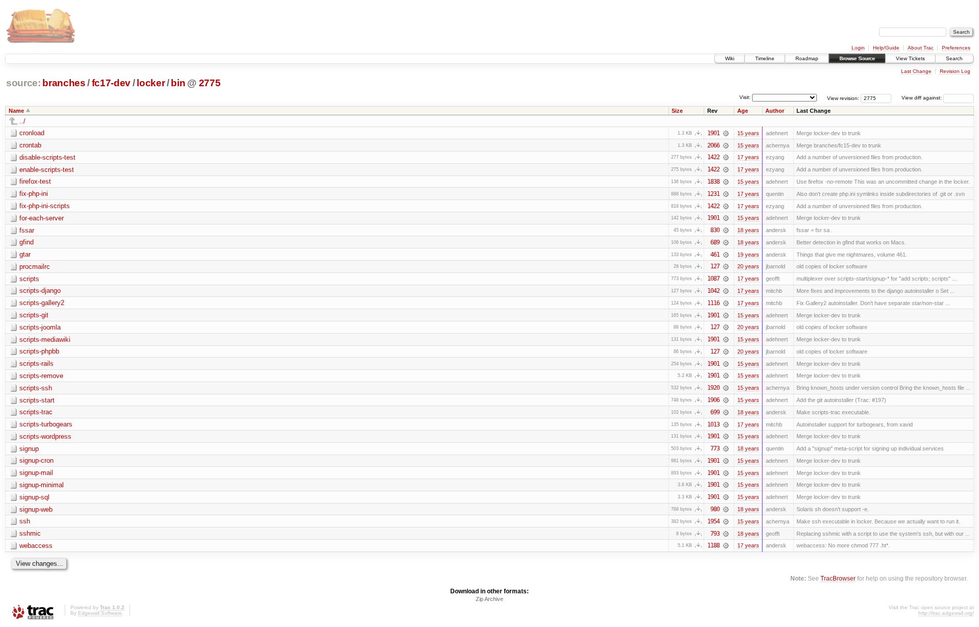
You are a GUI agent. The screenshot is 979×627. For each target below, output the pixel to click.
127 (714, 266)
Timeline (765, 58)
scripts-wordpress (45, 436)
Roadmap (806, 58)
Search (954, 58)
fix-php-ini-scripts (44, 206)
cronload (31, 133)
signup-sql (34, 497)
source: (23, 83)
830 (714, 230)
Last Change (916, 71)
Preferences (956, 48)
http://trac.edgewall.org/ (946, 613)
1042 (713, 290)
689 (714, 242)
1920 (713, 387)
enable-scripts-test (46, 169)
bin (178, 83)
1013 (713, 424)
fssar (26, 230)
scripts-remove (41, 376)
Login (858, 48)
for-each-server (41, 218)
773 (714, 448)
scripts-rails (36, 363)
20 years (748, 266)
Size (677, 111)
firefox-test (35, 181)
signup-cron (36, 460)
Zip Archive (489, 599)
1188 (713, 545)
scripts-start (37, 400)
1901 (713, 133)
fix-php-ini (33, 193)
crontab (30, 145)
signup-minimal (41, 485)
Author (774, 111)
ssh (24, 521)
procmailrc (34, 266)
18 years (748, 230)
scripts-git (33, 315)
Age (742, 111)
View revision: (843, 98)
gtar (25, 254)
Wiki (729, 58)
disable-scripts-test (47, 157)
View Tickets (910, 58)
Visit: (745, 97)
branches (63, 83)
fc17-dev (111, 83)
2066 (713, 145)
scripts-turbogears (45, 424)
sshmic (30, 533)
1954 (713, 521)
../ (22, 121)
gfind (26, 242)
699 (714, 412)
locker (151, 83)
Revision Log (955, 71)
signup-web (36, 509)
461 (714, 254)
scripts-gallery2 (41, 303)
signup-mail (36, 472)
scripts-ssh (35, 388)
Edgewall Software (100, 613)
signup (29, 449)
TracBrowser (838, 578)
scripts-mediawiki (44, 339)
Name (16, 111)
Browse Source (857, 58)
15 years (748, 133)
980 (714, 509)
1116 (713, 303)
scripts (29, 279)
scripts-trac (36, 412)
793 (714, 533)
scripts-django (40, 290)
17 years (748, 157)
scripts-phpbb (39, 351)
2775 (210, 83)
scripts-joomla (40, 327)
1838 (713, 181)
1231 (713, 193)
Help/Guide (886, 48)
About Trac (921, 48)
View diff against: (922, 98)
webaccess (36, 545)
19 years (748, 255)
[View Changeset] (726, 133)
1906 (713, 400)
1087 (713, 278)
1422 (713, 157)
